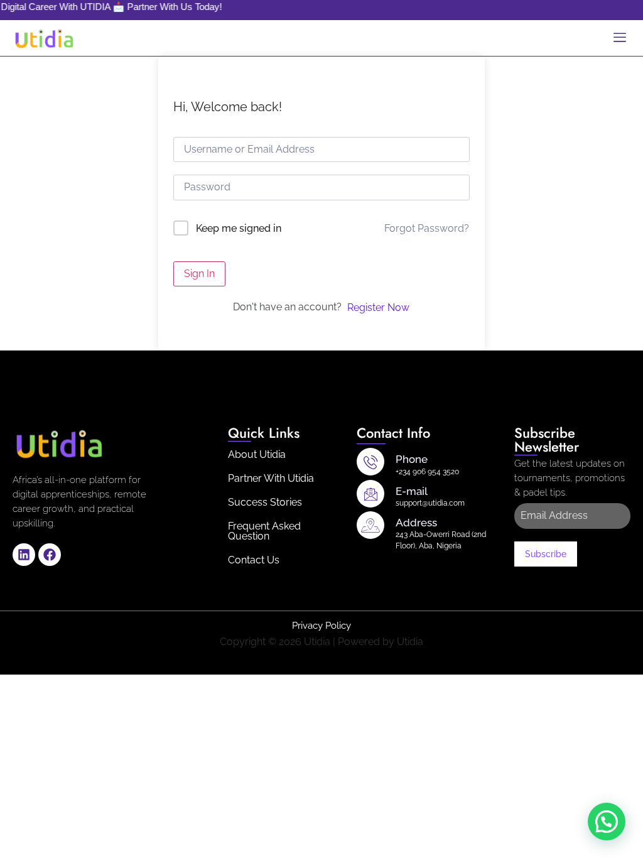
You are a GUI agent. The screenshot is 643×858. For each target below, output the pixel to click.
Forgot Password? (426, 228)
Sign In (199, 274)
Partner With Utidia (271, 478)
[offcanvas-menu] (619, 38)
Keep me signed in (238, 228)
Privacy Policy (321, 625)
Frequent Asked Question (264, 531)
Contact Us (253, 560)
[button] (606, 821)
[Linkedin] (24, 554)
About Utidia (257, 454)
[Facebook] (49, 554)
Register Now (378, 307)
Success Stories (265, 502)
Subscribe (545, 554)
